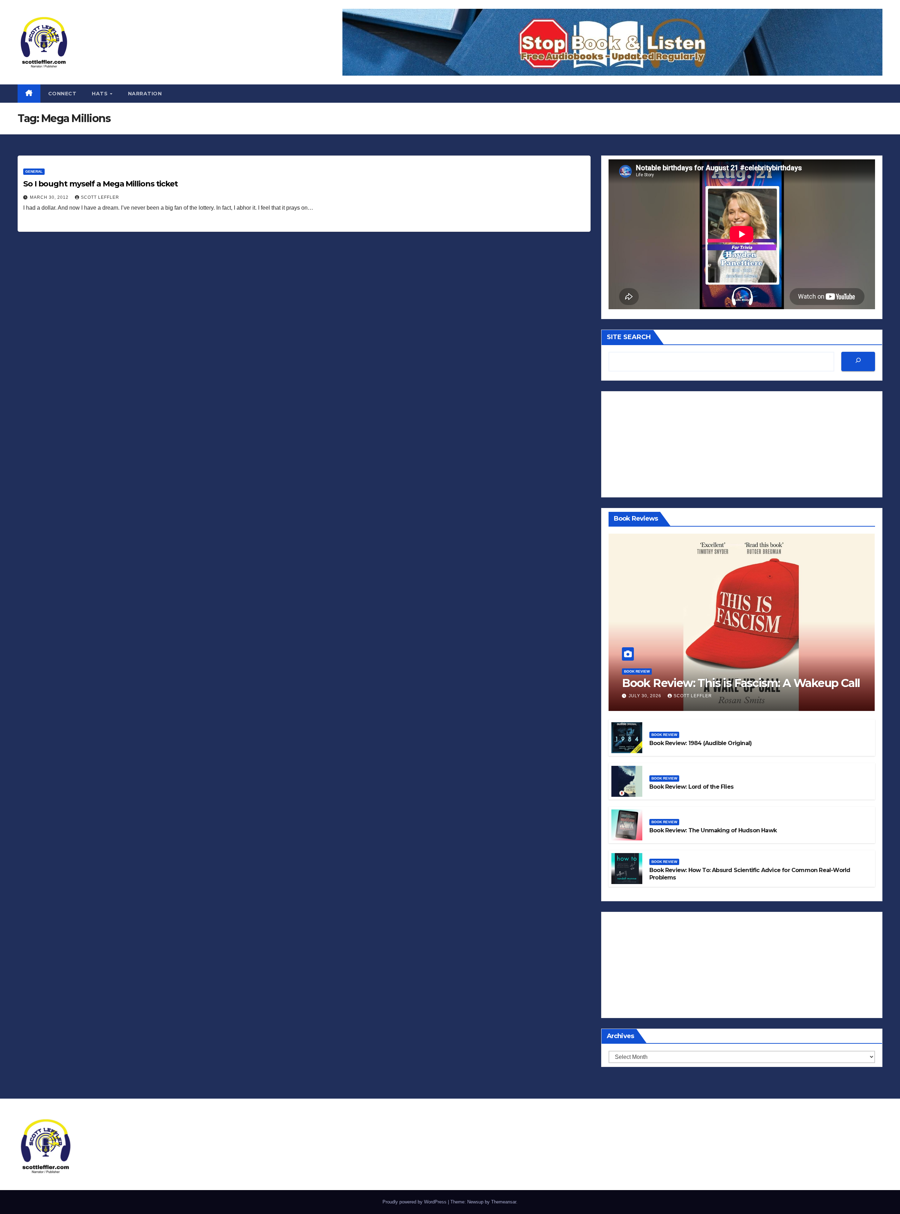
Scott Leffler (100, 197)
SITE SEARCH (629, 337)
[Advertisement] (742, 444)
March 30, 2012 (50, 197)
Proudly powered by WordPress (415, 1202)
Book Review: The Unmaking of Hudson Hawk (713, 830)
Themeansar (503, 1202)
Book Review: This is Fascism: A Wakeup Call (741, 683)
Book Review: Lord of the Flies (691, 786)
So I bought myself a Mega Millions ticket (100, 184)
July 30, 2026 (646, 695)
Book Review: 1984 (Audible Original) (700, 743)
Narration (145, 93)
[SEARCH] (858, 361)
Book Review (637, 671)
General (34, 171)
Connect (62, 93)
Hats (100, 93)
